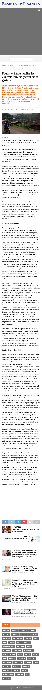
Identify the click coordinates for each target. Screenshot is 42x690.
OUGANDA (21, 658)
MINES (20, 654)
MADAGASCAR (28, 650)
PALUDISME (31, 658)
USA (27, 675)
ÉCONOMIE (6, 679)
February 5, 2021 (9, 109)
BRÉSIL (32, 630)
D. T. (18, 109)
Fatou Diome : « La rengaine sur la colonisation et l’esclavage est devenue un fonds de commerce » (24, 612)
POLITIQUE (18, 662)
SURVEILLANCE (8, 675)
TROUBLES (19, 675)
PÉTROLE (28, 662)
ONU (4, 658)
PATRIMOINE (7, 662)
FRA (4, 642)
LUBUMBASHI (17, 650)
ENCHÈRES (6, 638)
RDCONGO (6, 666)
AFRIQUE (6, 630)
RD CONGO (16, 666)
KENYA (29, 647)
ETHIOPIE (28, 638)
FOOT (36, 638)
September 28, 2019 (9, 589)
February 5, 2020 (8, 559)
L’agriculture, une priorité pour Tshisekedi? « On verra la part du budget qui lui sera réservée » (24, 568)
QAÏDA (36, 662)
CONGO (23, 634)
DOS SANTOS (33, 634)
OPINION (12, 658)
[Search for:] (21, 59)
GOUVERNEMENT (8, 647)
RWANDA (26, 666)
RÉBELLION (6, 671)
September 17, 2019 (19, 602)
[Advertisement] (21, 34)
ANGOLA (14, 630)
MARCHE (12, 654)
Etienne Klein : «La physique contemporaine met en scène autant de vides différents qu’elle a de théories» (25, 583)
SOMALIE (16, 671)
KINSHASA (6, 650)
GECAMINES (26, 642)
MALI (4, 654)
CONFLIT (15, 634)
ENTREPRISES (17, 638)
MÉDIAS (27, 654)
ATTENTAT (23, 630)
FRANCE (11, 642)
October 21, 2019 (18, 573)
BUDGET (6, 634)
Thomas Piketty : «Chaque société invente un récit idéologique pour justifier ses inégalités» (24, 598)
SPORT (24, 671)
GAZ (18, 642)
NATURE (35, 654)
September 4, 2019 (19, 616)
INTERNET (20, 647)
